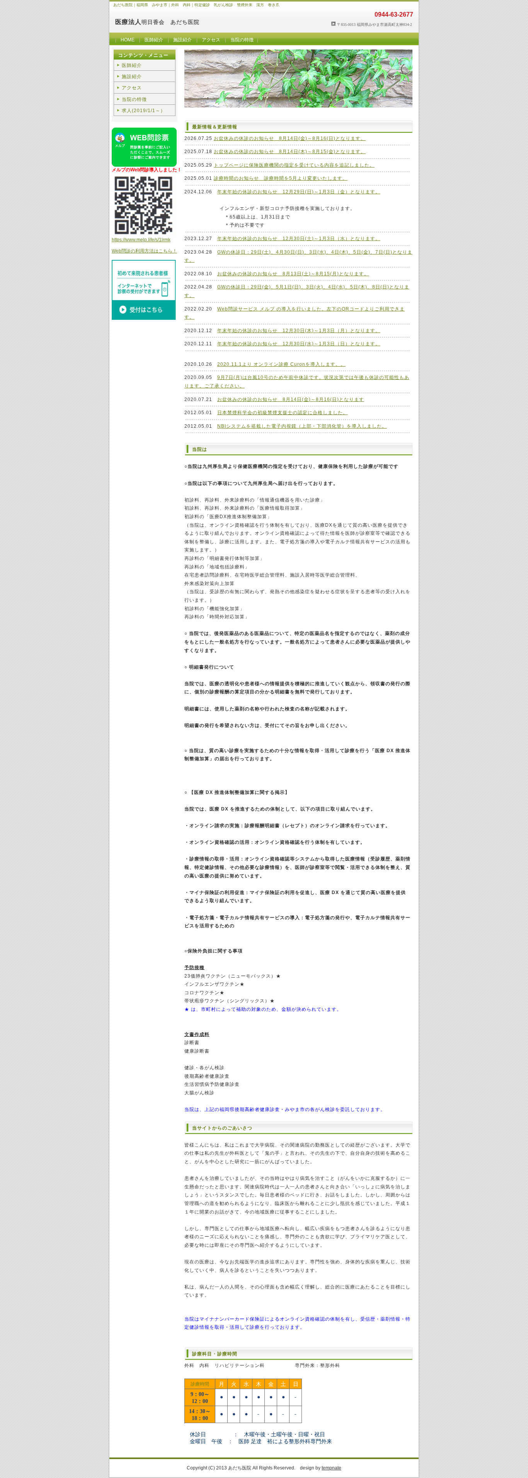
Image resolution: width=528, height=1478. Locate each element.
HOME (128, 40)
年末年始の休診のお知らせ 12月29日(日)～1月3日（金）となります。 (298, 192)
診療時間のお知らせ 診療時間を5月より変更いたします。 (280, 178)
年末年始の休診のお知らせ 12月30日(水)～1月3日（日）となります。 (298, 343)
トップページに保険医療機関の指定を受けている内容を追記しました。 (294, 165)
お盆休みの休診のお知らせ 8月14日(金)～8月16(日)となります (290, 399)
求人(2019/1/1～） (143, 110)
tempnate (331, 1468)
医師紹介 (154, 40)
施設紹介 (182, 40)
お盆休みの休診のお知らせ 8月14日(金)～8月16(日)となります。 (290, 138)
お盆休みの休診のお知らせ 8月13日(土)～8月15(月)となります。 (293, 273)
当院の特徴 (242, 40)
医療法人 (128, 22)
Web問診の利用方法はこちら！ (144, 251)
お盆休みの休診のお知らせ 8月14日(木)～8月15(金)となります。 (290, 151)
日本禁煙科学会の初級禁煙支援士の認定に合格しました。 (282, 412)
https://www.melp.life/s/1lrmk (141, 239)
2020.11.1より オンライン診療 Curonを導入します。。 (281, 364)
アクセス (211, 40)
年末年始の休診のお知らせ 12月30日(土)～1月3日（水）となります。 (298, 238)
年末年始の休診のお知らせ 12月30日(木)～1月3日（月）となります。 (298, 330)
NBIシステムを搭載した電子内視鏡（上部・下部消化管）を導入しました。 (302, 426)
